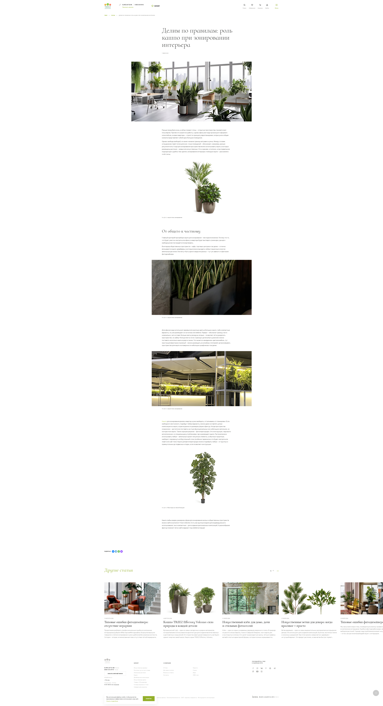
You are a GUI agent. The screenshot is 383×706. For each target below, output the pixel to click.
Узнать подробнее (112, 701)
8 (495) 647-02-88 (109, 668)
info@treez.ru (108, 677)
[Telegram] (116, 551)
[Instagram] (257, 668)
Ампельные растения (140, 672)
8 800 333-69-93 (109, 670)
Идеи (194, 672)
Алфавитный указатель (140, 687)
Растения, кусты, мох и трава (142, 670)
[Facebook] (253, 668)
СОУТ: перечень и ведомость (189, 697)
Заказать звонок (127, 7)
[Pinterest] (266, 668)
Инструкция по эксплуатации (206, 697)
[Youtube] (257, 671)
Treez (106, 15)
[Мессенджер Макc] (262, 671)
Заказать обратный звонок (115, 673)
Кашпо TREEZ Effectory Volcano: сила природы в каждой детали (188, 624)
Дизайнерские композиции (141, 677)
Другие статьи (118, 570)
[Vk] (262, 668)
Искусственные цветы (140, 680)
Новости (195, 668)
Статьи (113, 15)
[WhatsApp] (118, 551)
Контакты (166, 675)
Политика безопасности (173, 697)
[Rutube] (253, 671)
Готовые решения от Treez (141, 684)
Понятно (149, 698)
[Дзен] (270, 668)
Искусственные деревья (140, 668)
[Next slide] (277, 571)
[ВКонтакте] (113, 551)
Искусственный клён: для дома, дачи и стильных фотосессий (246, 624)
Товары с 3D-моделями (140, 682)
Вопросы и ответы (168, 672)
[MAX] (121, 551)
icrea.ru (277, 697)
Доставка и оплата (168, 670)
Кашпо (164, 421)
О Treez (165, 668)
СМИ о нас (196, 675)
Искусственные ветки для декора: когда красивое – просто (307, 624)
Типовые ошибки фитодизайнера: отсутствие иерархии (126, 624)
